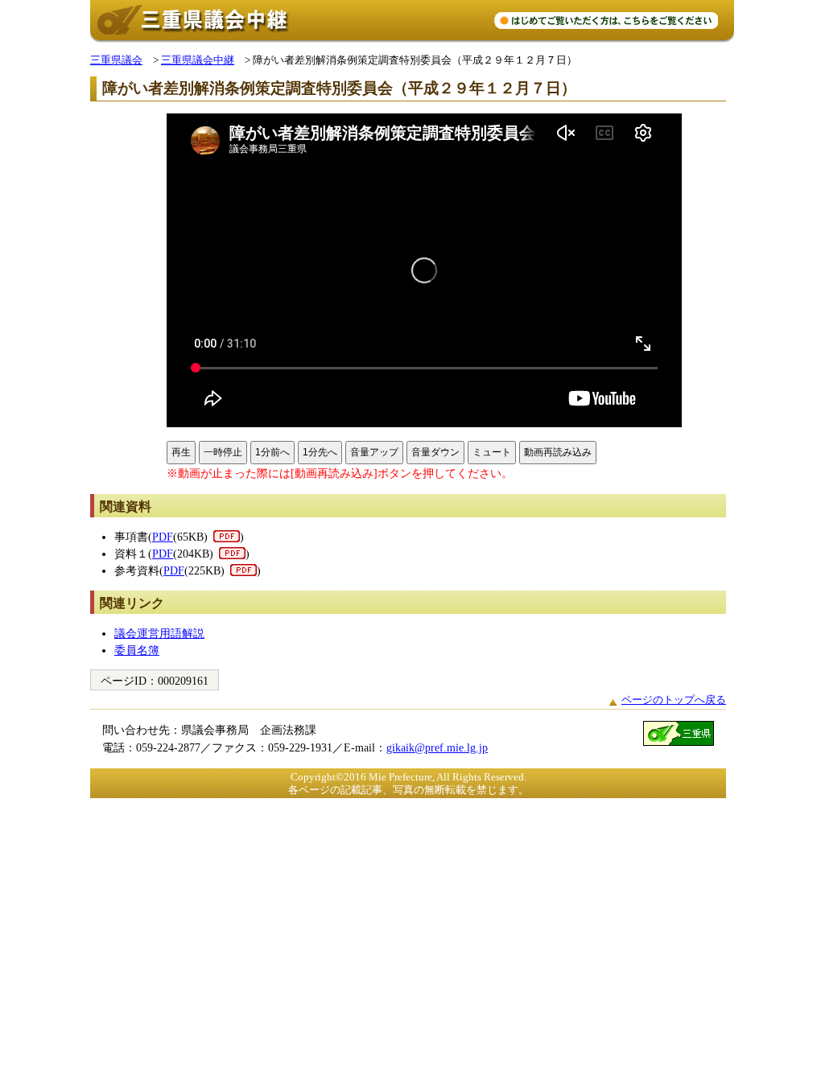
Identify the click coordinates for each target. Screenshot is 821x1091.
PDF (162, 536)
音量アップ (374, 452)
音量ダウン (435, 452)
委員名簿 (136, 650)
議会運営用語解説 (159, 633)
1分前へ (272, 452)
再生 (181, 452)
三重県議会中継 (197, 60)
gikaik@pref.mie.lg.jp (437, 747)
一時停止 (223, 452)
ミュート (491, 452)
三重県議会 (116, 60)
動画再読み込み (558, 452)
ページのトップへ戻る (673, 700)
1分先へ (320, 452)
